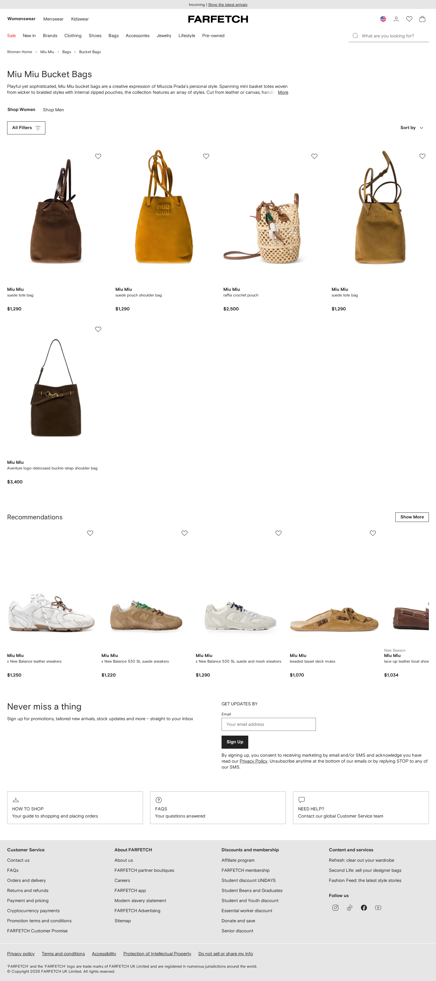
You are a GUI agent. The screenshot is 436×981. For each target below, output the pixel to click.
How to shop (28, 809)
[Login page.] (396, 19)
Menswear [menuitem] (53, 19)
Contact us (18, 860)
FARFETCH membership (246, 870)
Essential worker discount (247, 910)
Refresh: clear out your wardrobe (361, 860)
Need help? (311, 809)
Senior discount (237, 930)
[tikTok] (349, 907)
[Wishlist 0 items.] (409, 19)
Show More (412, 517)
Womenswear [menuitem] (21, 19)
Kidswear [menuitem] (80, 19)
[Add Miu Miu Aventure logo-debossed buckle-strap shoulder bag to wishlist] (98, 329)
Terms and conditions (63, 953)
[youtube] (378, 907)
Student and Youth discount (250, 900)
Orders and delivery (26, 880)
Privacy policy (21, 953)
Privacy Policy (254, 761)
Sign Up (235, 742)
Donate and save (238, 920)
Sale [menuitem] (11, 35)
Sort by (408, 128)
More (283, 92)
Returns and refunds (27, 890)
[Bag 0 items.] (422, 19)
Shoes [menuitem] (95, 35)
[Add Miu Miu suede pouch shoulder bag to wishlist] (206, 156)
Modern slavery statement (140, 900)
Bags (66, 52)
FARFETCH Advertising (137, 910)
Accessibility (104, 953)
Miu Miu (47, 52)
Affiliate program (238, 860)
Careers (122, 880)
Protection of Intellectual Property (157, 953)
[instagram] (335, 907)
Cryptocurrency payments (33, 910)
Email (226, 714)
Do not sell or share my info (225, 953)
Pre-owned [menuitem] (213, 35)
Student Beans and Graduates (252, 890)
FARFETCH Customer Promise (37, 930)
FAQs (161, 809)
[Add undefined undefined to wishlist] (90, 533)
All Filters (22, 128)
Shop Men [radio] (53, 111)
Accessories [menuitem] (137, 35)
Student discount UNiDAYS (249, 880)
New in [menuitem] (29, 35)
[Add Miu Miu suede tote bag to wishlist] (98, 156)
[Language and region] (383, 19)
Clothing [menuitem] (73, 35)
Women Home (19, 52)
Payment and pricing (28, 900)
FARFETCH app (130, 890)
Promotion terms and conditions (39, 920)
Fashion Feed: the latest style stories (365, 880)
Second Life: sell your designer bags (365, 870)
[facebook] (363, 907)
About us (123, 860)
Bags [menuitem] (114, 35)
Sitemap (122, 920)
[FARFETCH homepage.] (218, 19)
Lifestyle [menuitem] (187, 35)
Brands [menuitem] (50, 35)
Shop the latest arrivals (227, 5)
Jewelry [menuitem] (164, 35)
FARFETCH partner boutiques (144, 870)
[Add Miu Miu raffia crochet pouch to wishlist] (314, 156)
